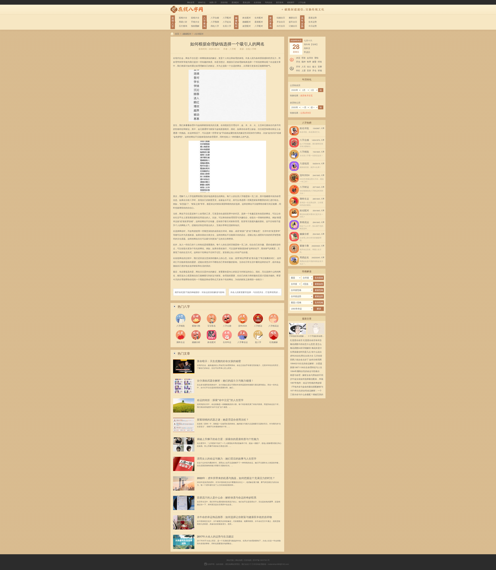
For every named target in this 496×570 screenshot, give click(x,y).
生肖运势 (312, 21)
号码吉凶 (268, 2)
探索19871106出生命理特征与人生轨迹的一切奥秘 (306, 367)
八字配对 (227, 17)
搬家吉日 (293, 17)
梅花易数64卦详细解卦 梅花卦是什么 (306, 348)
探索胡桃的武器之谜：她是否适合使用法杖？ (223, 419)
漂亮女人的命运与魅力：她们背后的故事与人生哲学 (226, 458)
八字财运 (304, 186)
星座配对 (235, 2)
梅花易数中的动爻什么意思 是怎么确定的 (306, 344)
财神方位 (202, 2)
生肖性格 (257, 2)
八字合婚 (301, 2)
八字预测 (215, 21)
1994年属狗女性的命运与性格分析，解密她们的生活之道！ (305, 371)
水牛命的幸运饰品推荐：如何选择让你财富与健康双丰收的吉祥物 (234, 517)
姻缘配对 (187, 33)
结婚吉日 (281, 17)
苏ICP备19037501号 (261, 560)
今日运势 (312, 25)
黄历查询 (279, 2)
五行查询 (183, 25)
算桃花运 (304, 222)
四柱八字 (215, 25)
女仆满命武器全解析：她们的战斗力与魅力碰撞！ (225, 380)
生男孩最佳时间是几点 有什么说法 (306, 351)
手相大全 (195, 21)
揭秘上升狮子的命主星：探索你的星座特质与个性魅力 (228, 439)
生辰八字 (227, 25)
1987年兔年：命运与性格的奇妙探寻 (306, 383)
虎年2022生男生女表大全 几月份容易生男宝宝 (306, 356)
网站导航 (230, 560)
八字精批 (304, 151)
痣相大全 (195, 17)
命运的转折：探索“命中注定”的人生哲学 (220, 400)
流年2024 (304, 175)
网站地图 (239, 560)
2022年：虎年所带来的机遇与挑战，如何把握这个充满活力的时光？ (236, 478)
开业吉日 (281, 21)
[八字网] (187, 10)
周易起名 (304, 257)
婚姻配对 (246, 21)
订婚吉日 (293, 25)
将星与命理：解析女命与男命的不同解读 (306, 375)
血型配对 (246, 25)
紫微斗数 (304, 245)
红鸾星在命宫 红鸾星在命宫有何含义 (306, 340)
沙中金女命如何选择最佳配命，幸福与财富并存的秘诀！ (306, 379)
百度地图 (247, 560)
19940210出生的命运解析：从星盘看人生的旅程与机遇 (306, 363)
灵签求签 (224, 2)
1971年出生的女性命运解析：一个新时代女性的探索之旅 (306, 391)
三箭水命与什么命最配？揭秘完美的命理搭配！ (306, 394)
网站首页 (190, 2)
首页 (177, 33)
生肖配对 (259, 17)
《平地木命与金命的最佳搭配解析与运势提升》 (306, 387)
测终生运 (304, 198)
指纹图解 (195, 25)
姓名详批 (304, 128)
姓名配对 (246, 17)
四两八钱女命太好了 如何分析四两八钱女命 (306, 360)
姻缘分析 (304, 233)
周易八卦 (183, 21)
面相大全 (183, 17)
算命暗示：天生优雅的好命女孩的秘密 (219, 361)
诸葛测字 (290, 2)
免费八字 (213, 2)
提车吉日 (293, 21)
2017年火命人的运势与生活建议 (215, 536)
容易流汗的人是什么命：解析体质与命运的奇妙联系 (226, 497)
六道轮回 (304, 163)
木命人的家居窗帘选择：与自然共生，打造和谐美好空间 (255, 293)
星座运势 (246, 2)
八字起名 (227, 21)
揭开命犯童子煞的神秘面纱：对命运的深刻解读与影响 (199, 292)
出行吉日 (281, 25)
